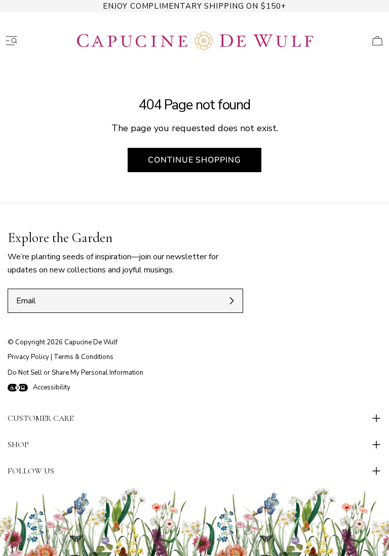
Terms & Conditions (83, 357)
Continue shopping (194, 160)
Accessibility (51, 387)
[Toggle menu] (12, 41)
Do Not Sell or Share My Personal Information (75, 372)
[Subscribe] (231, 300)
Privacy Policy (28, 357)
